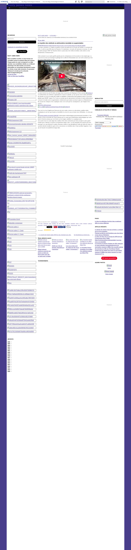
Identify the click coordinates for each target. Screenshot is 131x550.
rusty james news (43, 35)
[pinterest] (82, 2)
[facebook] (76, 2)
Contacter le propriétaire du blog (18, 47)
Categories (53, 35)
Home (9, 7)
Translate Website (103, 115)
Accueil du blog (12, 74)
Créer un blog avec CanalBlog (16, 76)
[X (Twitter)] (79, 2)
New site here (23, 8)
